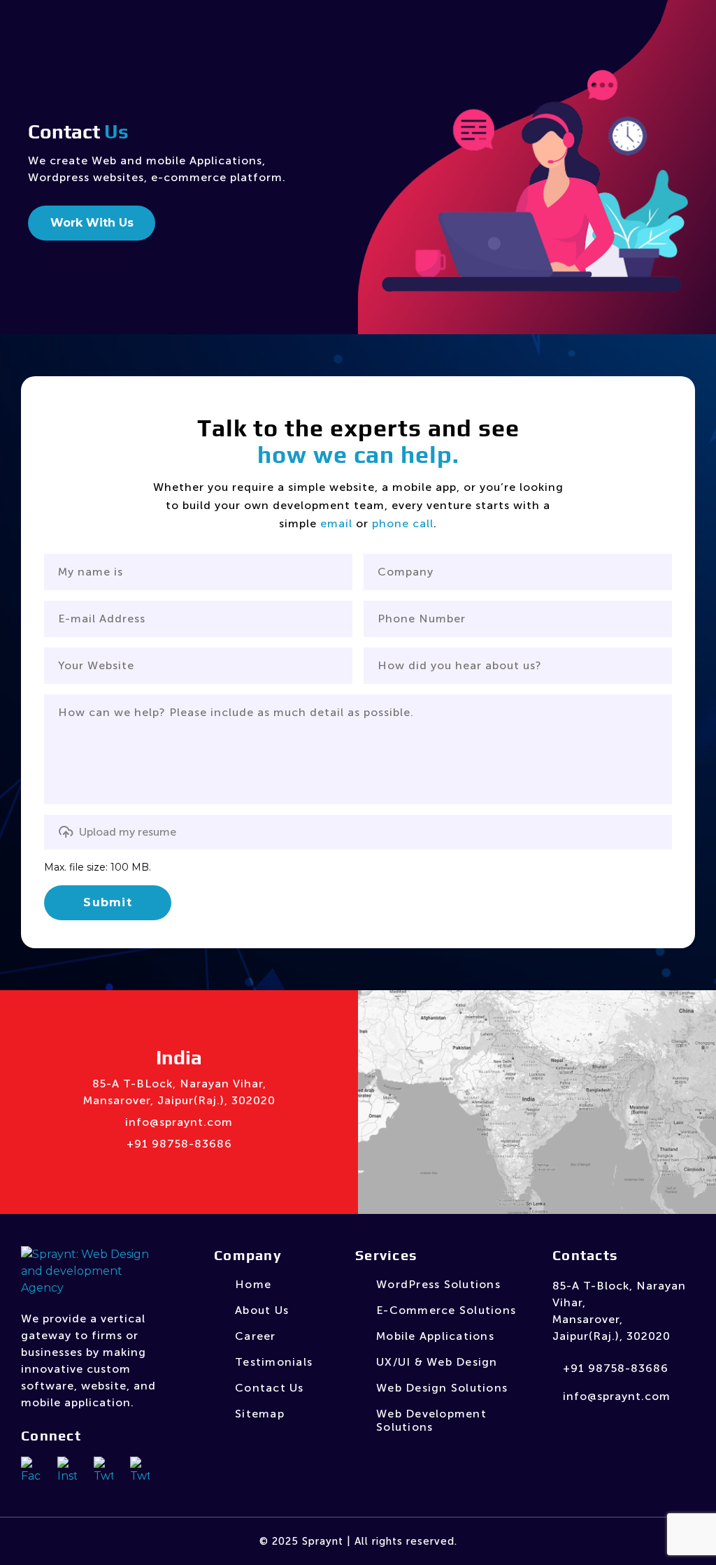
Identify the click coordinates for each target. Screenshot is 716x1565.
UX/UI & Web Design (437, 1362)
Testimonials (274, 1362)
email (336, 523)
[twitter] (140, 1469)
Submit (107, 902)
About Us (262, 1310)
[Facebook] (32, 1469)
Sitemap (260, 1413)
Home (253, 1284)
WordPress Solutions (438, 1284)
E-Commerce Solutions (446, 1310)
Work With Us (92, 222)
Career (255, 1336)
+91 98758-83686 (179, 1143)
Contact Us (269, 1387)
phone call (403, 523)
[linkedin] (105, 1469)
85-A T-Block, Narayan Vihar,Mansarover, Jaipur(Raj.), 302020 (619, 1311)
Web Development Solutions (431, 1420)
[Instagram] (68, 1469)
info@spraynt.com (179, 1122)
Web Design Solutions (442, 1387)
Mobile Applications (435, 1336)
